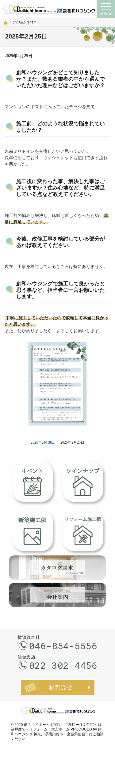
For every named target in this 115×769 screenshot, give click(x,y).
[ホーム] (5, 23)
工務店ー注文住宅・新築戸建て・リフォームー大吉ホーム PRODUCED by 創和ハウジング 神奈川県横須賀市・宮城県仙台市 (56, 729)
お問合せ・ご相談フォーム (57, 687)
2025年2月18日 (43, 442)
